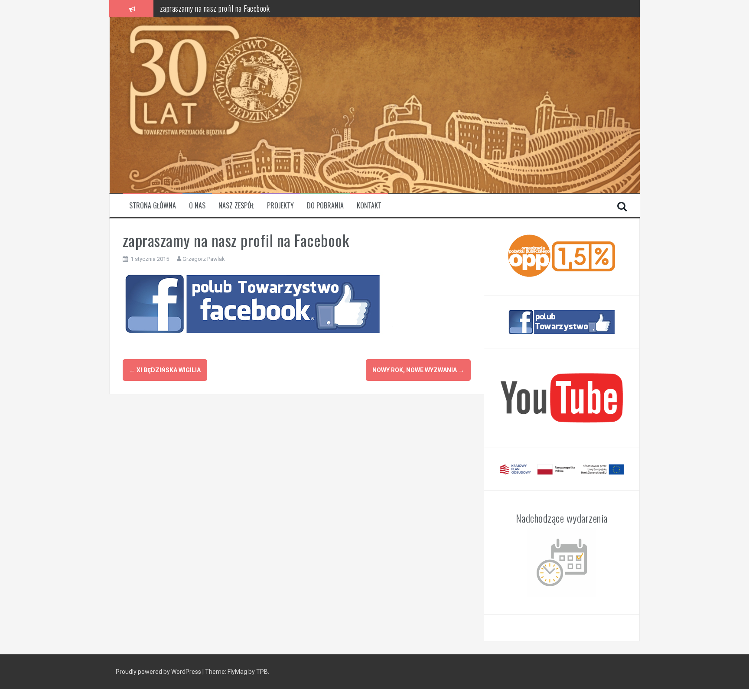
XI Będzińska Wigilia (165, 370)
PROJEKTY (280, 206)
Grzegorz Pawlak (203, 259)
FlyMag (237, 671)
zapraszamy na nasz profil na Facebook (215, 8)
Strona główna (152, 206)
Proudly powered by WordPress (158, 671)
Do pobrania (325, 206)
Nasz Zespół (236, 206)
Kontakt (369, 206)
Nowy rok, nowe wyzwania (418, 370)
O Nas (197, 206)
